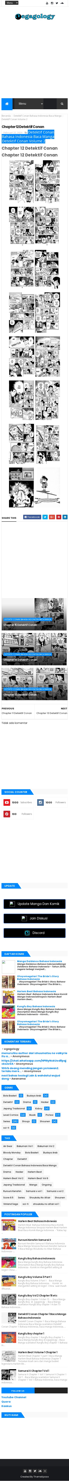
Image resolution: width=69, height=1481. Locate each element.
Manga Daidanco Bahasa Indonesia (39, 961)
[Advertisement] (34, 60)
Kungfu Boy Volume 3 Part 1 (34, 1277)
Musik (32, 1114)
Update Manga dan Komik (38, 904)
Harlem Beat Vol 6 (38, 1178)
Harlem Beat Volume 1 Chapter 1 (37, 1352)
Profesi (49, 1114)
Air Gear (7, 1146)
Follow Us (17, 1390)
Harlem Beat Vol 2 (13, 1178)
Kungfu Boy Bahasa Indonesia (36, 1006)
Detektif (8, 1102)
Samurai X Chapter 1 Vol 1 (33, 1371)
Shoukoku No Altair (39, 1197)
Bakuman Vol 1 (25, 1146)
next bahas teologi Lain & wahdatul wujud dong (30, 1077)
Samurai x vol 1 (34, 1191)
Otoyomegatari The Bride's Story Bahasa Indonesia (38, 977)
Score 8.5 (8, 1197)
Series (6, 1121)
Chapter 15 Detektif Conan (20, 625)
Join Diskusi (38, 918)
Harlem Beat (35, 1171)
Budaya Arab (34, 1095)
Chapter (8, 1159)
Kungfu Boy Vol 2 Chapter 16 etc (37, 1295)
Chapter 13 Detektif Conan (20, 695)
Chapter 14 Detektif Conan (20, 660)
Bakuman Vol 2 (46, 1146)
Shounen (45, 1121)
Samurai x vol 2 (55, 1191)
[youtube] (47, 3)
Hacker (45, 1102)
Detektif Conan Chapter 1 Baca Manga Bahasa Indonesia (42, 1316)
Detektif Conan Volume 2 (23, 140)
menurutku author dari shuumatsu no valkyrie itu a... (34, 1054)
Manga (33, 1184)
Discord (39, 933)
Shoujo (26, 1121)
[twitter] (57, 3)
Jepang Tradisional (14, 1108)
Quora (5, 1402)
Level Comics (10, 1114)
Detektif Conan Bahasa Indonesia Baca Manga (28, 134)
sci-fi (6, 1127)
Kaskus (6, 1406)
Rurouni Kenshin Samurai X (34, 1240)
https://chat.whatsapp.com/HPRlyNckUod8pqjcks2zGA (33, 1062)
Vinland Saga (10, 1204)
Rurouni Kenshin (12, 1191)
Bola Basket (10, 1095)
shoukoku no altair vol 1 (46, 1204)
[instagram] (52, 3)
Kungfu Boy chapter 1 (31, 1333)
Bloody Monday (12, 1152)
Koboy (38, 1108)
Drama (27, 1102)
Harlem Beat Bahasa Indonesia (36, 991)
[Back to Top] (45, 1471)
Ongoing (47, 1184)
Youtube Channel (13, 1397)
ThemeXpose (41, 1476)
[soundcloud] (62, 3)
